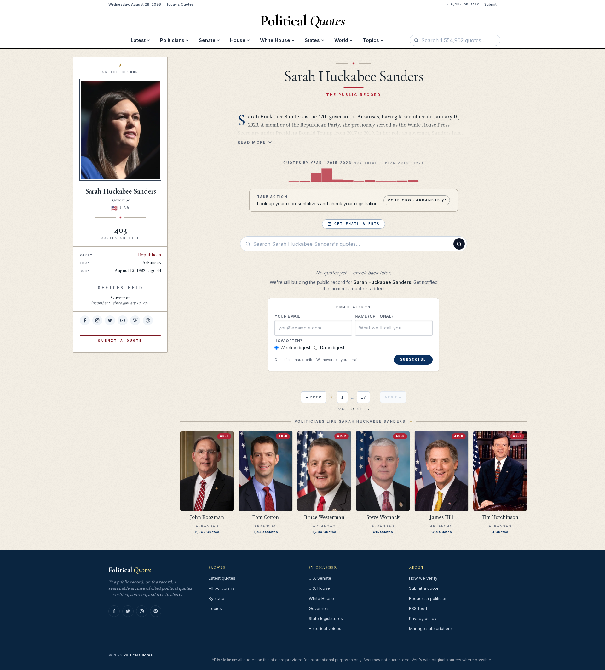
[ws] (148, 320)
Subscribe (413, 360)
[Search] (459, 244)
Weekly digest (295, 347)
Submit (490, 4)
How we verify (423, 578)
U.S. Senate (320, 578)
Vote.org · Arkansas (414, 200)
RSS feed (418, 608)
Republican (149, 255)
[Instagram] (141, 611)
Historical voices (325, 628)
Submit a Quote (120, 341)
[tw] (110, 320)
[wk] (135, 320)
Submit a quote (424, 588)
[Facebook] (114, 611)
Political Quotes (138, 655)
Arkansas (151, 263)
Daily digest (332, 347)
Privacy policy (422, 618)
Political (129, 570)
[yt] (123, 320)
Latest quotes (222, 578)
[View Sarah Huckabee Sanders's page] (120, 129)
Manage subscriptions (431, 628)
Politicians (172, 40)
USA (125, 208)
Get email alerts (357, 224)
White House (275, 40)
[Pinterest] (155, 611)
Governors (319, 608)
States (312, 40)
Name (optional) (374, 316)
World (341, 40)
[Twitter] (128, 611)
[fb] (85, 320)
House (237, 40)
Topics (371, 40)
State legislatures (326, 618)
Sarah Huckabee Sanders (120, 191)
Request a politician (428, 598)
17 (363, 397)
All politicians (221, 588)
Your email (287, 316)
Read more (252, 142)
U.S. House (319, 588)
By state (216, 598)
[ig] (97, 320)
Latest (138, 40)
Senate (207, 40)
